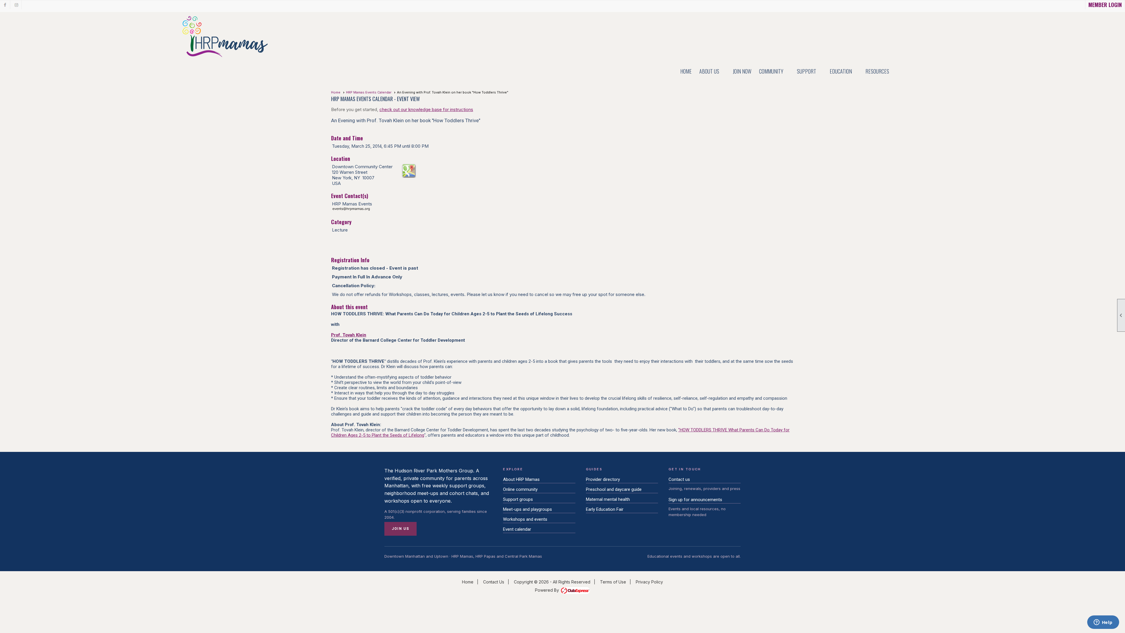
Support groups (518, 499)
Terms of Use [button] (613, 581)
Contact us (679, 479)
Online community (520, 489)
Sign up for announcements (695, 499)
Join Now (742, 71)
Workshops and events (525, 519)
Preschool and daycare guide (614, 489)
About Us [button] (709, 71)
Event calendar (517, 529)
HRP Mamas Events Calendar (368, 92)
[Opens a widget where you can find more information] (1103, 622)
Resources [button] (877, 71)
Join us (400, 529)
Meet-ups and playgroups (527, 509)
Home (686, 71)
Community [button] (771, 71)
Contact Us (493, 581)
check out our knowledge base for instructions (426, 109)
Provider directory (603, 479)
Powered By (547, 590)
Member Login (1105, 4)
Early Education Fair (604, 509)
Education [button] (841, 71)
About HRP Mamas (521, 479)
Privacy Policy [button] (649, 581)
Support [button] (806, 71)
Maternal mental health (608, 499)
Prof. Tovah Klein (348, 335)
